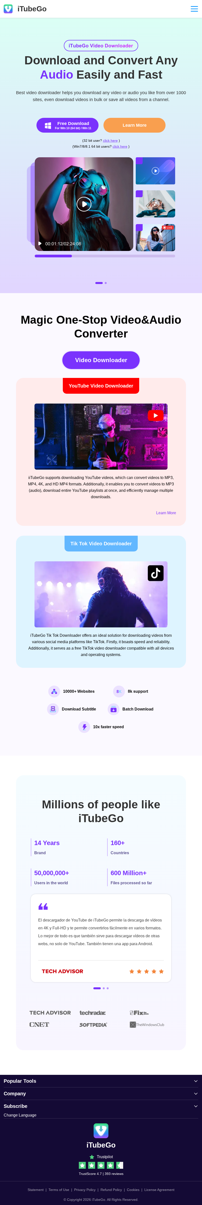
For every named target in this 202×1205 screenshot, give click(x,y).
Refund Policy (111, 1190)
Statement (36, 1190)
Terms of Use (59, 1190)
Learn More (135, 125)
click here (110, 140)
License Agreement (159, 1190)
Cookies (133, 1190)
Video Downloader (101, 360)
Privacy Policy (85, 1190)
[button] (99, 283)
